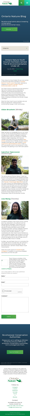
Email (3, 282)
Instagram (4, 251)
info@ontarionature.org (15, 407)
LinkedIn (15, 389)
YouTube (15, 392)
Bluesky (15, 397)
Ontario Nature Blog (13, 16)
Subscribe (8, 29)
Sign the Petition (14, 352)
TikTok (15, 393)
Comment (4, 296)
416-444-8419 (19, 405)
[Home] (7, 2)
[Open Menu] (27, 3)
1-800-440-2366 (11, 405)
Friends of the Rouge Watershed (13, 182)
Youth (15, 71)
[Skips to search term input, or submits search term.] (21, 3)
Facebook (19, 249)
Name (3, 276)
